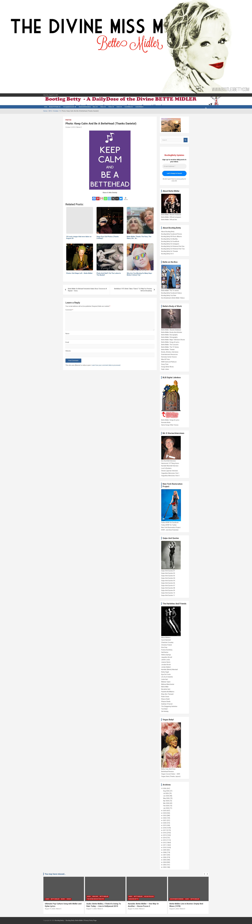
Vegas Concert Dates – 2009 (170, 774)
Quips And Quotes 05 (168, 580)
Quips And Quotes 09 (168, 590)
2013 (164, 840)
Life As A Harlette (167, 677)
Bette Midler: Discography (169, 335)
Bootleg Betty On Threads (169, 251)
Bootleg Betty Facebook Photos (171, 234)
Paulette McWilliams (167, 692)
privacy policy (180, 179)
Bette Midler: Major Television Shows (173, 340)
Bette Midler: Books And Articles (171, 332)
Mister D (79, 127)
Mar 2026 (166, 803)
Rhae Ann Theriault (167, 694)
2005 (164, 860)
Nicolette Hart (165, 689)
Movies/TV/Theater (54, 106)
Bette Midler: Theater (168, 349)
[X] (113, 197)
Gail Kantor (164, 652)
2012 (164, 842)
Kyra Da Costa (165, 674)
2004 (164, 862)
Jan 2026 (166, 808)
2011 (164, 845)
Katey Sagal (165, 672)
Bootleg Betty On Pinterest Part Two (173, 249)
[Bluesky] (121, 197)
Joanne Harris (165, 662)
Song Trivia (164, 364)
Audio (47, 896)
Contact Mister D (139, 106)
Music (94, 106)
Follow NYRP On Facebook (169, 522)
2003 (164, 865)
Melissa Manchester (167, 684)
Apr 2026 (166, 801)
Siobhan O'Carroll (166, 704)
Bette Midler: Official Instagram (171, 217)
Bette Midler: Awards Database (171, 215)
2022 (164, 818)
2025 (164, 810)
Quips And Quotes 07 (168, 585)
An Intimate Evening (135, 899)
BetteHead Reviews (167, 771)
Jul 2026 (166, 793)
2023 (164, 815)
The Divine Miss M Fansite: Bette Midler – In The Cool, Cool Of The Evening (187, 905)
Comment (69, 310)
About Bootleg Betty (167, 231)
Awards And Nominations (85, 106)
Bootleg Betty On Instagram (170, 244)
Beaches (54, 896)
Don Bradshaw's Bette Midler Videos (173, 298)
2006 (164, 857)
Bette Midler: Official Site (169, 219)
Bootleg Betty (59, 920)
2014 (164, 838)
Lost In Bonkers (166, 468)
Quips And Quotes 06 (168, 583)
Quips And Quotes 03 (168, 576)
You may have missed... (55, 874)
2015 (164, 835)
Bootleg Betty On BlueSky (169, 239)
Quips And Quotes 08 (168, 588)
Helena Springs (166, 655)
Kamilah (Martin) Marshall (169, 669)
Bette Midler (62, 896)
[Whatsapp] (105, 197)
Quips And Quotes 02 (168, 573)
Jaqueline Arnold (166, 657)
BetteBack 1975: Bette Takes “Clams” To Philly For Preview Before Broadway (133, 290)
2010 (164, 847)
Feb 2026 (166, 806)
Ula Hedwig (164, 711)
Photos (68, 120)
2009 (164, 850)
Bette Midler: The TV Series (170, 290)
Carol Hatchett (166, 640)
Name (67, 333)
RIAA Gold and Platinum (169, 362)
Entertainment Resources (169, 354)
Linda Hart (164, 679)
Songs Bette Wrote (167, 367)
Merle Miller (165, 687)
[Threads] (117, 197)
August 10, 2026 (91, 909)
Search (186, 140)
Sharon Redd (165, 699)
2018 (164, 828)
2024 (164, 813)
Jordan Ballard (165, 667)
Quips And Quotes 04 (168, 578)
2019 (164, 825)
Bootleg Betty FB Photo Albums (171, 236)
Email (67, 342)
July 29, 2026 (174, 909)
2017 (164, 830)
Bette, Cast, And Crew (168, 769)
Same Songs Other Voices (169, 425)
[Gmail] (101, 197)
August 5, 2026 (132, 909)
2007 (164, 855)
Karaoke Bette (165, 422)
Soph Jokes (165, 369)
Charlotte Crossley (167, 642)
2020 (164, 823)
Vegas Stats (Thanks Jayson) (170, 776)
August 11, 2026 (50, 909)
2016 (164, 833)
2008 (164, 852)
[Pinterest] (98, 197)
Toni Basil (164, 709)
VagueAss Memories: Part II (170, 476)
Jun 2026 (166, 796)
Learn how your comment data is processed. (106, 365)
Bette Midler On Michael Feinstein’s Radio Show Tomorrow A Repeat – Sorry (87, 290)
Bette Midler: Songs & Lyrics (170, 342)
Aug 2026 (166, 791)
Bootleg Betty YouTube (168, 295)
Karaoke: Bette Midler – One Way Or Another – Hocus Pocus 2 (101, 905)
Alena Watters (165, 637)
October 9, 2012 (70, 127)
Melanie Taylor (165, 682)
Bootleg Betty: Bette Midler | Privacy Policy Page (81, 920)
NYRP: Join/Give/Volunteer (170, 530)
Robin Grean (165, 696)
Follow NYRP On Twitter (169, 525)
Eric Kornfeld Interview (168, 461)
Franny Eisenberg (166, 650)
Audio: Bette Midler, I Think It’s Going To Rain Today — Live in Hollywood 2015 (62, 905)
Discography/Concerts (68, 106)
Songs (193, 896)
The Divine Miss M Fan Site (53, 899)
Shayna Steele (165, 701)
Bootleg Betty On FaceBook (170, 241)
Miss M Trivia (165, 359)
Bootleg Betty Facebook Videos (171, 293)
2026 (164, 788)
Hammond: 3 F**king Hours (170, 463)
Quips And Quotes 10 (168, 593)
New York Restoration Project (170, 527)
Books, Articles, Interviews (169, 352)
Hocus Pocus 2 (107, 896)
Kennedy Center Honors (169, 357)
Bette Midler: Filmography (169, 337)
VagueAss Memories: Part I (170, 473)
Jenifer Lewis (165, 660)
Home (45, 106)
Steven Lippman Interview (169, 471)
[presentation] (204, 874)
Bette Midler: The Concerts (169, 344)
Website (68, 351)
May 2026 (166, 798)
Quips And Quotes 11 (168, 595)
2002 (164, 867)
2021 (164, 820)
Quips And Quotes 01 (168, 571)
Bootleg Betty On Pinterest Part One (172, 246)
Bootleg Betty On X (167, 254)
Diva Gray (164, 647)
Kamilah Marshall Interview (169, 466)
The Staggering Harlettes (169, 706)
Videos (102, 106)
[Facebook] (94, 197)
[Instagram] (109, 197)
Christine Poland (166, 645)
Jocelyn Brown (166, 664)
